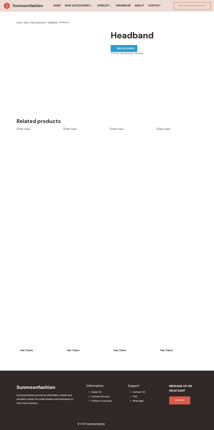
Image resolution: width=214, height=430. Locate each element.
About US (96, 392)
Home (57, 5)
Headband (139, 53)
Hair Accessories (127, 53)
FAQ (135, 396)
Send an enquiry (126, 48)
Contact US (139, 392)
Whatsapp (138, 401)
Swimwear (123, 5)
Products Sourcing (101, 401)
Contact (154, 5)
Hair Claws (26, 350)
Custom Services (100, 396)
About (139, 5)
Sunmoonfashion (96, 424)
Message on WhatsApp (192, 6)
